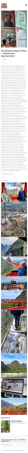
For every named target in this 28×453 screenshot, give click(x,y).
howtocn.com (12, 450)
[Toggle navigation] (26, 5)
